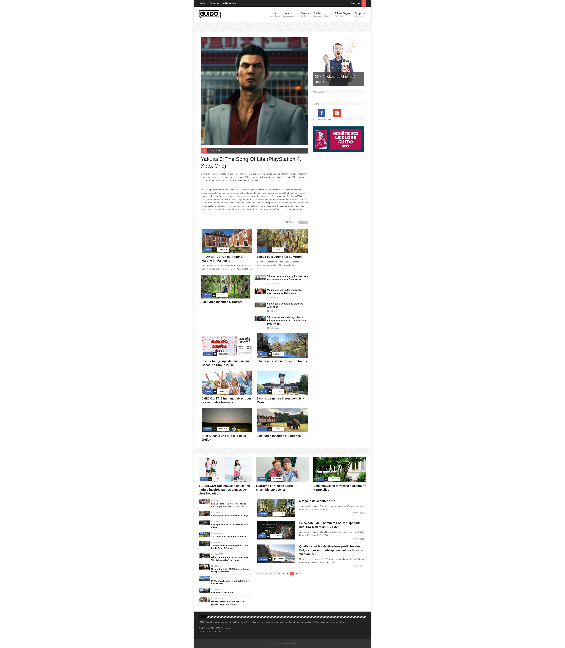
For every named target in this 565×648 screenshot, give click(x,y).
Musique (208, 354)
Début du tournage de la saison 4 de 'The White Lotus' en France (229, 558)
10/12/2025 (278, 559)
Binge (262, 536)
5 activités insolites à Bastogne (279, 435)
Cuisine (319, 479)
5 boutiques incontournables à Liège (230, 515)
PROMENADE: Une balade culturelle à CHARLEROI (230, 582)
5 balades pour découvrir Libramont (229, 536)
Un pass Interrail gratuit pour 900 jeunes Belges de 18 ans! (227, 603)
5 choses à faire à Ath (222, 592)
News (289, 14)
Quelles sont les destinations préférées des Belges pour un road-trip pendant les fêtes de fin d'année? (331, 550)
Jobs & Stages (342, 14)
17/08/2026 (222, 250)
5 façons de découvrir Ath (317, 501)
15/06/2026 (222, 429)
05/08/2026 (222, 295)
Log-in (203, 3)
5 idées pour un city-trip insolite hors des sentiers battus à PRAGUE (287, 278)
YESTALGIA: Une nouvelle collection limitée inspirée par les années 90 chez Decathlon (224, 489)
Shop (359, 14)
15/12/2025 (276, 536)
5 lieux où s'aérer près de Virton (279, 256)
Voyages (263, 514)
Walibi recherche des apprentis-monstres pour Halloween (284, 292)
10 (296, 573)
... (300, 573)
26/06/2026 (277, 354)
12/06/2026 (277, 429)
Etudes (322, 14)
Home (275, 14)
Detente (305, 14)
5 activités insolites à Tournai (221, 301)
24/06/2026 (223, 391)
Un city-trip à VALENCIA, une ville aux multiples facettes (230, 570)
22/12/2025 (278, 514)
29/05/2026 (334, 479)
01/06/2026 (277, 479)
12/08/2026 (277, 250)
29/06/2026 (223, 354)
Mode (204, 479)
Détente (208, 250)
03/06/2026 (218, 479)
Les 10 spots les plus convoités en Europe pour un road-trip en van (228, 505)
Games (303, 222)
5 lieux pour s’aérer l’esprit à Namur (282, 361)
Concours (355, 3)
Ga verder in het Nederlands (223, 3)
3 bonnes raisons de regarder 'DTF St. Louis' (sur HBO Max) (230, 546)
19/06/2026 (277, 391)
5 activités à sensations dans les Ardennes (285, 305)
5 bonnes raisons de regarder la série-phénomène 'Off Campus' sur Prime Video (286, 320)
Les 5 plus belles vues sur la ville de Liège (229, 525)
